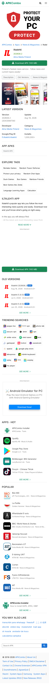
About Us (31, 657)
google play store (26, 349)
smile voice (11, 337)
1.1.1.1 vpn (26, 326)
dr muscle (6, 631)
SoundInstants (10, 670)
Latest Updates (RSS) (12, 678)
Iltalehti (17, 49)
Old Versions (23, 77)
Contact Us (7, 665)
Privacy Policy (21, 661)
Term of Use (7, 661)
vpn (34, 332)
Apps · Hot (9, 422)
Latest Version (12, 109)
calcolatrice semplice (11, 636)
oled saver (27, 337)
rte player (11, 366)
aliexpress (11, 354)
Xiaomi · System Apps (12, 674)
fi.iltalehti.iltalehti (9, 137)
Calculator (31, 190)
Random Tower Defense (29, 168)
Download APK (26, 63)
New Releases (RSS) (33, 678)
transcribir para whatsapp (13, 622)
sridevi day (15, 627)
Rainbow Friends (37, 179)
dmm (25, 332)
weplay (30, 360)
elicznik (5, 627)
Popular (8, 486)
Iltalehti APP (10, 198)
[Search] (44, 646)
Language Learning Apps (13, 190)
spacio (9, 349)
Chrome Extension (22, 665)
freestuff (30, 622)
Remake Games (9, 168)
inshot (23, 343)
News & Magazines (33, 129)
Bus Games (22, 179)
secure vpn (11, 332)
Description (8, 77)
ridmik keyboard (28, 354)
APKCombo (7, 44)
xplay (9, 360)
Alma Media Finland (22, 57)
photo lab (40, 326)
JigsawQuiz (23, 670)
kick (39, 337)
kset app (37, 627)
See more (24, 312)
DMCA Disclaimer (37, 661)
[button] (40, 3)
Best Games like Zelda (12, 185)
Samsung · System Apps (34, 674)
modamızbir (27, 627)
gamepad (11, 343)
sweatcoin (37, 343)
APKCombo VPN (39, 665)
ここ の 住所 (41, 622)
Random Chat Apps (32, 173)
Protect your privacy (12, 173)
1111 (19, 360)
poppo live (11, 326)
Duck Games (8, 179)
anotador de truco (20, 631)
